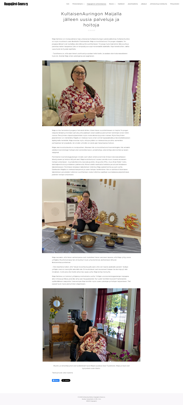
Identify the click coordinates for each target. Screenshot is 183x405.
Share (57, 380)
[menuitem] (68, 4)
